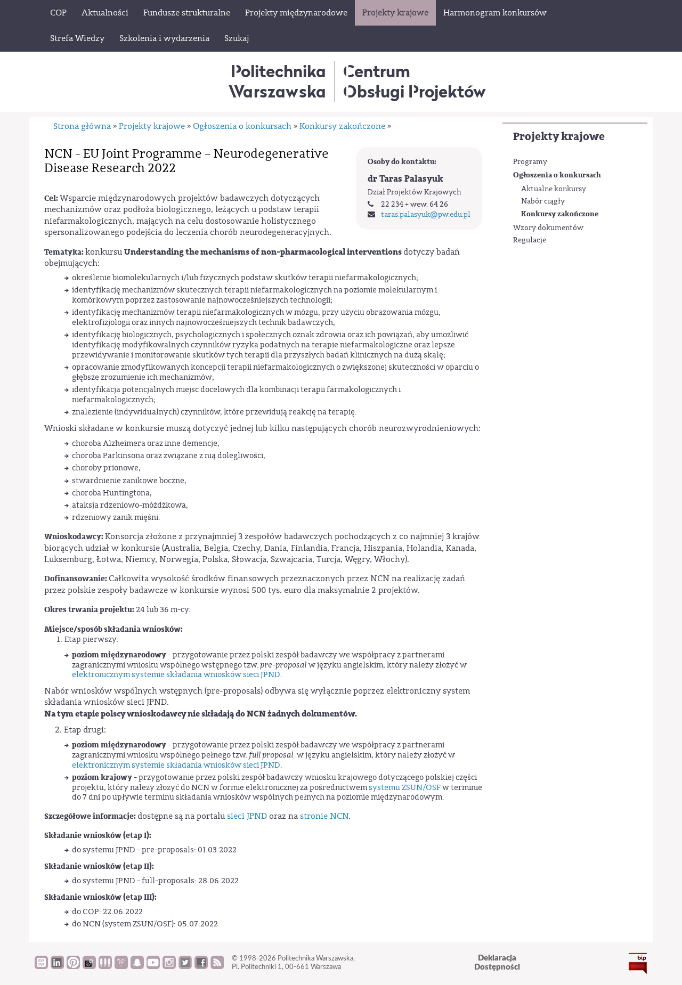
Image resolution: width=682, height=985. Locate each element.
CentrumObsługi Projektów (414, 81)
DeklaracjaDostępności (497, 962)
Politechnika (277, 81)
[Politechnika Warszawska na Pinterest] (73, 966)
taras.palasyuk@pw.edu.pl (425, 214)
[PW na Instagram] (169, 966)
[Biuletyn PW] (105, 966)
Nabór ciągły (543, 201)
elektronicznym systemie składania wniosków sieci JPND (176, 675)
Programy (530, 162)
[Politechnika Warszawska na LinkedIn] (57, 966)
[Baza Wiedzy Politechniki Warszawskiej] (41, 966)
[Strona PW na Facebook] (201, 966)
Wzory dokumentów (548, 228)
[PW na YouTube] (153, 966)
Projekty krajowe (559, 136)
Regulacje (529, 240)
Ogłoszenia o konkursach (557, 175)
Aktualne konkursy (553, 189)
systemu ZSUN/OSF (405, 788)
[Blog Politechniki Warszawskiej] (121, 966)
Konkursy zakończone (559, 214)
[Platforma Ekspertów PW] (89, 966)
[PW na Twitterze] (185, 966)
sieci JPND (247, 816)
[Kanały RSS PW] (217, 966)
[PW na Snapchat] (137, 966)
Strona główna (82, 126)
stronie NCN (324, 816)
